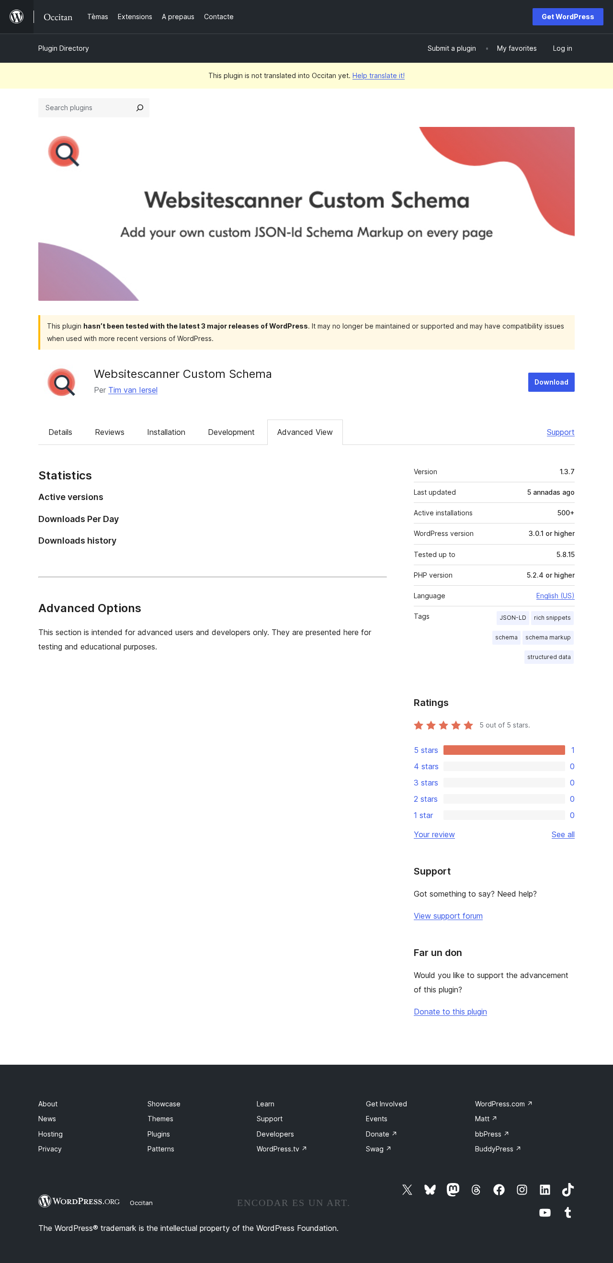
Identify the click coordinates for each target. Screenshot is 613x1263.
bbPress (492, 1134)
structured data (549, 656)
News (47, 1119)
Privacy (50, 1149)
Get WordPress (568, 16)
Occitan (141, 1202)
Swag (379, 1149)
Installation (166, 432)
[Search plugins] (139, 107)
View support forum (448, 916)
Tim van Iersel (133, 390)
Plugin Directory (63, 48)
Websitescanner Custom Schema (183, 374)
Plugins (159, 1134)
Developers (275, 1134)
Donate (381, 1134)
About (47, 1104)
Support (561, 432)
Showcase (164, 1104)
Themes (160, 1119)
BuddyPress (498, 1149)
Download (551, 382)
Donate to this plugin (450, 1011)
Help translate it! (378, 75)
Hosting (50, 1134)
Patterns (161, 1149)
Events (376, 1119)
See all (563, 834)
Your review (434, 834)
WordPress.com (504, 1104)
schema (506, 637)
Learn (265, 1104)
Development (231, 432)
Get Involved (386, 1104)
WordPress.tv (282, 1149)
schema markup (548, 637)
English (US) (555, 596)
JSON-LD (512, 617)
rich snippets (552, 617)
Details (60, 432)
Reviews (110, 432)
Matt (486, 1119)
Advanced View (305, 432)
